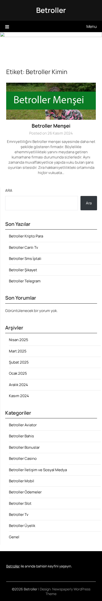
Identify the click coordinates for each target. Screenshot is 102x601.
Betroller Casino (23, 458)
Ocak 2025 (18, 373)
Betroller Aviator (23, 424)
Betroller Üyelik (22, 525)
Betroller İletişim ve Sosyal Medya (38, 469)
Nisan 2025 (18, 339)
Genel (14, 537)
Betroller (51, 10)
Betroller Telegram (25, 281)
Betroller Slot (20, 503)
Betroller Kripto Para (26, 236)
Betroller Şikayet (23, 269)
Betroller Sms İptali (25, 258)
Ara (8, 190)
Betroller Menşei (51, 125)
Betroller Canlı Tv (23, 247)
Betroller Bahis (21, 436)
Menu (91, 26)
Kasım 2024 (19, 395)
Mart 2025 (17, 351)
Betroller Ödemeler (25, 492)
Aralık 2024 (18, 384)
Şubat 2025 (19, 362)
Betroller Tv (18, 514)
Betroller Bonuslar (24, 447)
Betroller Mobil (21, 481)
